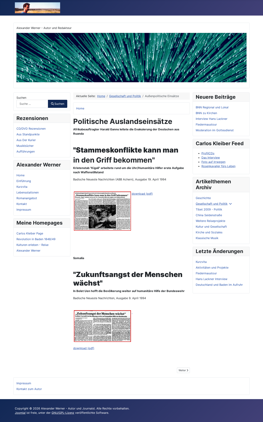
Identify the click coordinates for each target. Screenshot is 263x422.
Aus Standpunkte (28, 134)
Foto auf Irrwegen (213, 162)
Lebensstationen (27, 192)
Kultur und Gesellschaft (211, 226)
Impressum (23, 209)
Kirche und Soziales (209, 232)
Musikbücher (25, 146)
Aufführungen (25, 151)
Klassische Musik (207, 238)
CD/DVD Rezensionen (31, 128)
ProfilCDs (207, 153)
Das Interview (210, 157)
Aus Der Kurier (26, 140)
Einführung (23, 181)
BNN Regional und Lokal (212, 107)
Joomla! (20, 412)
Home (20, 175)
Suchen (21, 97)
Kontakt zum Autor (29, 389)
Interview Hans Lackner (211, 119)
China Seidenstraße (209, 215)
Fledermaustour (206, 124)
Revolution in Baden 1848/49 (35, 239)
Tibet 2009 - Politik (209, 209)
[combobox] (32, 104)
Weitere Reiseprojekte (210, 221)
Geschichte (203, 198)
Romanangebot (26, 198)
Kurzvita (21, 186)
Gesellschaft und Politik (212, 203)
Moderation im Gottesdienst (215, 130)
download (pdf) (142, 193)
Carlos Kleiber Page (29, 233)
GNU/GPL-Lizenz (63, 412)
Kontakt (21, 204)
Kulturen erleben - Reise (32, 245)
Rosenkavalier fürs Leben (218, 166)
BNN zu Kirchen (206, 113)
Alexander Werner (28, 250)
